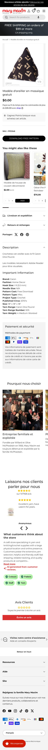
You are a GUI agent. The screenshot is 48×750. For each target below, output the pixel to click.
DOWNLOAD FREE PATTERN (24, 138)
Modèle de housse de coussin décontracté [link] (15, 184)
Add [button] (22, 200)
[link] (17, 166)
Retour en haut (24, 652)
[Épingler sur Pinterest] (27, 234)
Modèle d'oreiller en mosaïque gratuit (25, 39)
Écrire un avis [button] (24, 617)
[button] (38, 17)
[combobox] (24, 17)
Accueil (5, 39)
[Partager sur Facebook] (22, 234)
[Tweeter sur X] (16, 234)
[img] (24, 490)
